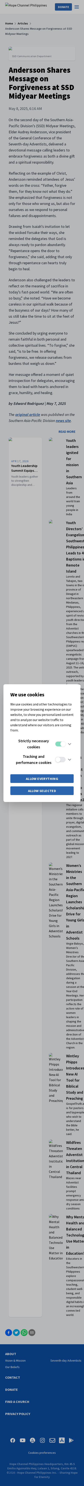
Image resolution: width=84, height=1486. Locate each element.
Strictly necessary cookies (33, 743)
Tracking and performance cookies (33, 759)
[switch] (60, 744)
